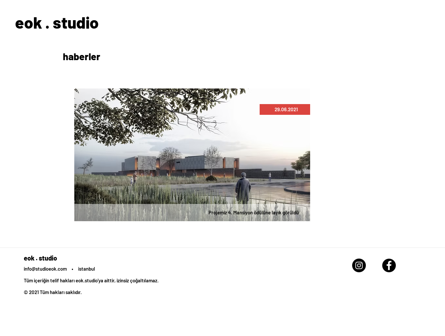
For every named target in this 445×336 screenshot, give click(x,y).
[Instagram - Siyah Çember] (359, 265)
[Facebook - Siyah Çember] (389, 265)
